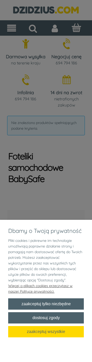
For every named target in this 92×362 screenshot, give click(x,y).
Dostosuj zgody (46, 317)
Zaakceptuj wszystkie (46, 331)
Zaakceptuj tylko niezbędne (46, 303)
